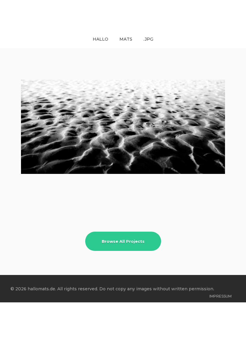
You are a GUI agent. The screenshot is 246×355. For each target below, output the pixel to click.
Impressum (220, 296)
